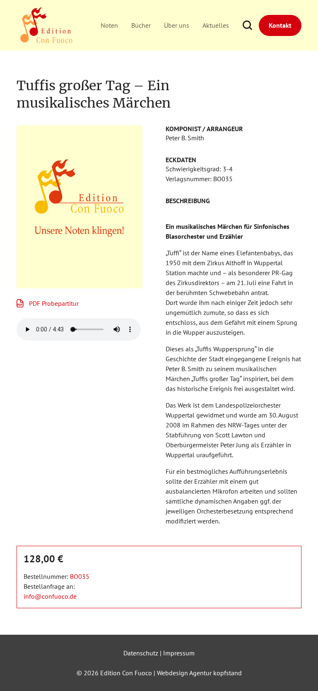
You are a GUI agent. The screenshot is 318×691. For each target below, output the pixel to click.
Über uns (176, 25)
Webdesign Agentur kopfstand (199, 673)
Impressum (179, 653)
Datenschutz (140, 653)
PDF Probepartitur (54, 303)
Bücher (141, 25)
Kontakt (280, 25)
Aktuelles (215, 25)
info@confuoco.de (50, 596)
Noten (109, 25)
